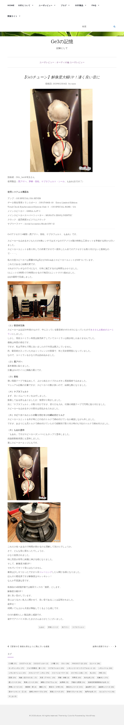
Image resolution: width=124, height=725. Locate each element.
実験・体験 (63, 678)
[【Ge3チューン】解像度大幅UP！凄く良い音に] (61, 130)
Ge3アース (25, 663)
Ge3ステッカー (41, 663)
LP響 (55, 663)
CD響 (13, 663)
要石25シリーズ (74, 687)
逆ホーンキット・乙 (17, 692)
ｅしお (12, 696)
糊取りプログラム (49, 682)
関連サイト (12, 16)
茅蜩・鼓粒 (34, 181)
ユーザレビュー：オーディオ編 (54, 62)
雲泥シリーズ (57, 692)
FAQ (94, 5)
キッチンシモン (16, 668)
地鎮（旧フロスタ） (28, 678)
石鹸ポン (102, 678)
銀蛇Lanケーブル (38, 692)
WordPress (90, 715)
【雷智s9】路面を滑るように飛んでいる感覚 (29, 646)
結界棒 (64, 682)
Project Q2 (79, 663)
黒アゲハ (22, 181)
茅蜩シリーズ (53, 627)
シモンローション (17, 673)
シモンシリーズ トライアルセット (81, 668)
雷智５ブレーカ (74, 692)
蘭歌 (42, 687)
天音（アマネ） (47, 678)
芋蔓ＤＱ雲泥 (78, 682)
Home (11, 5)
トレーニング (45, 572)
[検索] (114, 26)
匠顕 (12, 678)
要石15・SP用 (56, 687)
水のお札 (89, 678)
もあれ (41, 627)
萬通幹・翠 (30, 687)
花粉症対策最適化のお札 (98, 682)
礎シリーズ (15, 682)
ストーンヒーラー (60, 673)
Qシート (95, 663)
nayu (73, 83)
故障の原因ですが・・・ (104, 646)
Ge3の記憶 (62, 41)
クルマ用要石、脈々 (36, 668)
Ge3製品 (79, 5)
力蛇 (102, 673)
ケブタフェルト (78, 627)
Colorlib (71, 715)
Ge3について (24, 5)
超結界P (91, 687)
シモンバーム (105, 668)
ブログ (64, 5)
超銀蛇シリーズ (106, 687)
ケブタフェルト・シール (53, 181)
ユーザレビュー (45, 5)
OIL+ (65, 663)
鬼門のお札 (90, 692)
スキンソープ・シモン (39, 673)
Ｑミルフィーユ (106, 692)
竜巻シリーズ (31, 682)
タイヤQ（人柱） (79, 673)
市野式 (76, 678)
